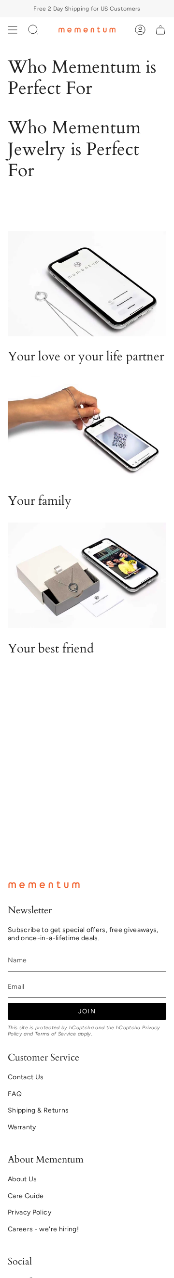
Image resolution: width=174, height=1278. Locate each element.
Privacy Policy (29, 1212)
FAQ (15, 1094)
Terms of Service (55, 1034)
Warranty (22, 1127)
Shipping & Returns (38, 1110)
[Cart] (160, 30)
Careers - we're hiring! (43, 1229)
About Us (22, 1179)
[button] (33, 30)
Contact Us (26, 1077)
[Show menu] (12, 30)
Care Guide (26, 1196)
